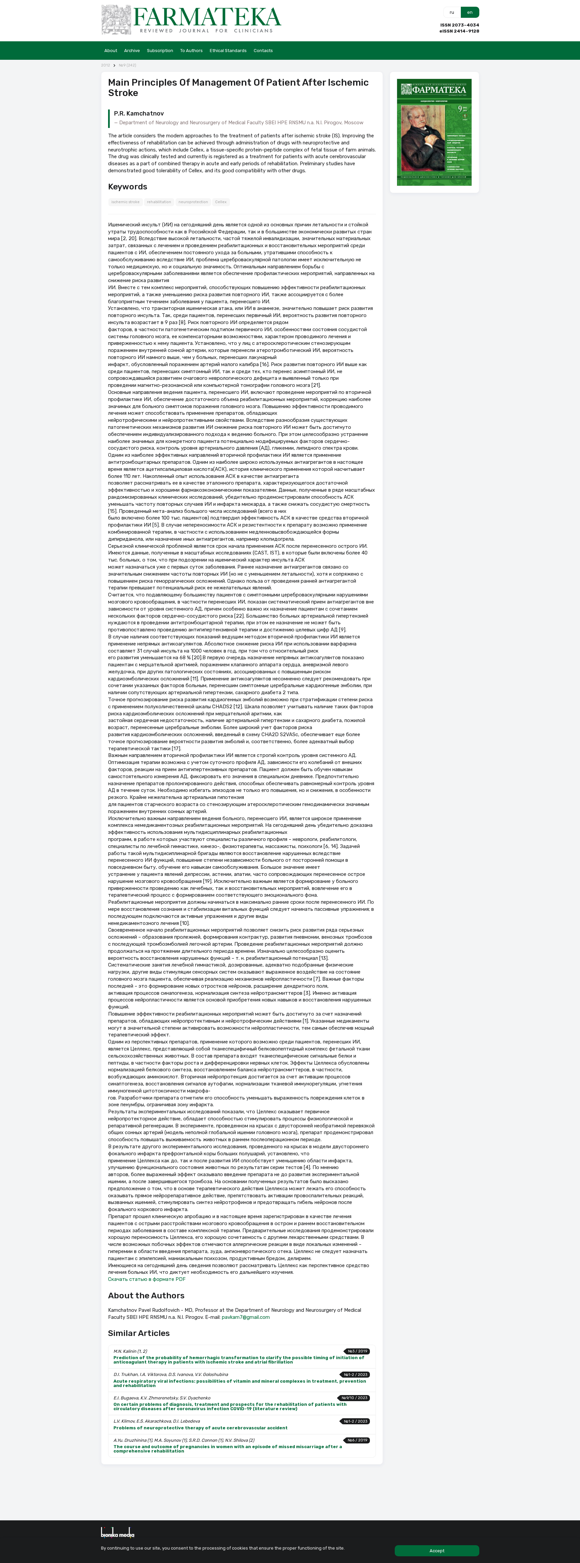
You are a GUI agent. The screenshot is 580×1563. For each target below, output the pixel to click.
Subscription (160, 50)
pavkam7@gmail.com (246, 1317)
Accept (437, 1550)
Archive (132, 50)
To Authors (191, 50)
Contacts (263, 50)
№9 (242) (127, 65)
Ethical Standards (228, 50)
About (110, 50)
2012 (105, 65)
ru (452, 12)
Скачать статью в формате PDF (147, 1279)
